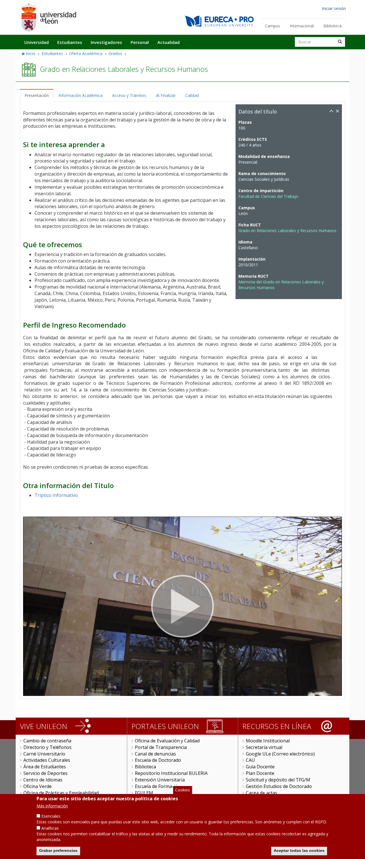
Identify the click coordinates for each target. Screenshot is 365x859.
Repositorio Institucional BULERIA (171, 773)
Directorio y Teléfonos (47, 747)
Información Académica (80, 95)
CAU (250, 760)
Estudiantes (69, 42)
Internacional (302, 26)
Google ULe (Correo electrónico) (280, 754)
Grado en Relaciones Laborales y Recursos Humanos (287, 230)
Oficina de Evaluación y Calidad (167, 741)
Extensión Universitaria (160, 780)
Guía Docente (260, 766)
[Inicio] (48, 17)
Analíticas (50, 828)
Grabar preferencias (58, 850)
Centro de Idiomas (42, 780)
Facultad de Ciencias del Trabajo (268, 196)
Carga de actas (261, 793)
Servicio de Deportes (45, 773)
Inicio (30, 53)
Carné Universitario (44, 754)
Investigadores (106, 42)
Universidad (36, 42)
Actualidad (168, 42)
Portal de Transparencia (161, 747)
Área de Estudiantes (44, 766)
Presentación (37, 95)
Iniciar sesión (334, 8)
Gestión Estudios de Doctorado (279, 786)
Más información (52, 806)
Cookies (182, 790)
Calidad (192, 95)
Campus (272, 26)
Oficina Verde (37, 786)
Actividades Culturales (46, 760)
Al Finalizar (166, 95)
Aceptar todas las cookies (299, 850)
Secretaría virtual (264, 747)
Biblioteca (332, 26)
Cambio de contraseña (47, 741)
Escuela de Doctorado (158, 760)
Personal (140, 42)
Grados (115, 53)
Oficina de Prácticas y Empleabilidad (61, 793)
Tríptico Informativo (56, 495)
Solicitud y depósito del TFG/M (278, 780)
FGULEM (144, 793)
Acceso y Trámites (129, 95)
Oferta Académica (85, 53)
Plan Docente (260, 773)
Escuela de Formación (158, 786)
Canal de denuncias (155, 754)
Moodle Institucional (268, 741)
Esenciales (50, 816)
